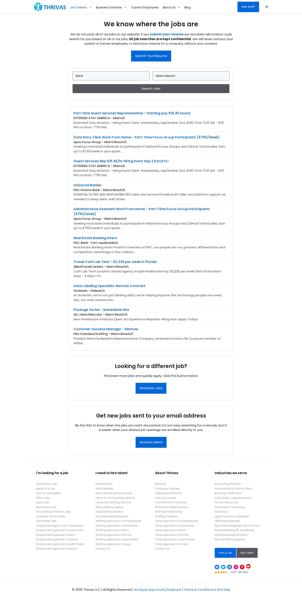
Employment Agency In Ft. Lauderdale (59, 525)
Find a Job (225, 552)
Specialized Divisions (168, 493)
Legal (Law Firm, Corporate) (232, 516)
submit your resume (166, 34)
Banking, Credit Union (228, 493)
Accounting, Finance (228, 484)
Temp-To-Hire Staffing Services (115, 498)
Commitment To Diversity (171, 502)
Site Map (223, 589)
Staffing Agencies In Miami (112, 530)
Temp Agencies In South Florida (175, 539)
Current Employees (145, 7)
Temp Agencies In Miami (170, 530)
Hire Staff (248, 7)
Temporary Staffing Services (113, 502)
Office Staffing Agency (110, 507)
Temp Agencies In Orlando (171, 535)
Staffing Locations (166, 516)
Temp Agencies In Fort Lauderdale (176, 521)
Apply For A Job (45, 488)
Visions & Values (165, 498)
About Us (169, 7)
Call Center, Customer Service (233, 498)
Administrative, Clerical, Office (233, 488)
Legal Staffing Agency (109, 511)
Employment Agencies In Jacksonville (59, 530)
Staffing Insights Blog (168, 511)
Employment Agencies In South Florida (60, 544)
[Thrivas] (49, 7)
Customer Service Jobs (50, 516)
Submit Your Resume (151, 56)
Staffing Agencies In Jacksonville (116, 525)
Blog (187, 7)
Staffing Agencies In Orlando (114, 535)
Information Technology (230, 507)
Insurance (221, 511)
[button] (266, 7)
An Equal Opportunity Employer (157, 589)
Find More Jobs (151, 388)
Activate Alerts (151, 442)
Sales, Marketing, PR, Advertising (234, 530)
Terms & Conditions (199, 589)
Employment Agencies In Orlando (57, 539)
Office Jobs (43, 498)
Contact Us (103, 548)
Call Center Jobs (46, 521)
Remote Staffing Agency (230, 539)
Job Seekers (78, 7)
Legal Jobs (43, 502)
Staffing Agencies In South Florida (117, 539)
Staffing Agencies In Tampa (113, 544)
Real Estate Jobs (46, 507)
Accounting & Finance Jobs (53, 511)
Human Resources (226, 502)
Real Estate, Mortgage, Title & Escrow (237, 525)
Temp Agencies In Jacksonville (174, 525)
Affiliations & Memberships (171, 507)
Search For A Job (46, 484)
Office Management (227, 521)
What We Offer (104, 488)
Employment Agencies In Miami (55, 535)
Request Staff (104, 484)
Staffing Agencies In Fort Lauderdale (118, 521)
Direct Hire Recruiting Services (114, 493)
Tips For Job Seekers (48, 493)
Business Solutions (109, 7)
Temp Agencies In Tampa (171, 544)
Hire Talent (247, 552)
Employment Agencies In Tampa (56, 548)
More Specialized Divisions (112, 516)
